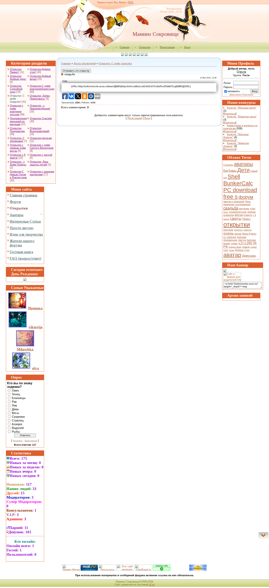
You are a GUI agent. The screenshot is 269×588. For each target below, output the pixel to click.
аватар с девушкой (233, 201)
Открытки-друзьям (41, 138)
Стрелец (18, 420)
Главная (124, 47)
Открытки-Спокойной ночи (16, 88)
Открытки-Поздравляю (17, 130)
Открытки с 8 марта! (17, 156)
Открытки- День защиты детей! (39, 163)
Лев (14, 405)
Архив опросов (31, 441)
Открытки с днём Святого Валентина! (42, 146)
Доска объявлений (85, 63)
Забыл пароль (235, 94)
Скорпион (18, 416)
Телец (16, 394)
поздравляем (242, 204)
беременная (230, 240)
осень (228, 233)
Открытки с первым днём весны (18, 148)
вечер (238, 233)
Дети (243, 170)
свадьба (230, 208)
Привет (246, 219)
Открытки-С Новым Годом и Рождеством (18, 174)
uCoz (152, 584)
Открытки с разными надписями (42, 173)
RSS (130, 2)
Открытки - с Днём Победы (18, 163)
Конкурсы (230, 113)
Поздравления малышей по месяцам (18, 121)
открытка (228, 215)
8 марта (247, 215)
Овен (15, 390)
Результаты (17, 441)
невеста (247, 230)
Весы (15, 412)
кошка (226, 243)
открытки (236, 224)
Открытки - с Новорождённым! (40, 107)
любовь (251, 212)
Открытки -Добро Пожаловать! (40, 97)
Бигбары (230, 171)
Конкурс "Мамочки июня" (242, 116)
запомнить (233, 91)
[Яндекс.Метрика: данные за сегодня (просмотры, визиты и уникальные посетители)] (71, 568)
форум (245, 197)
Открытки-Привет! (16, 71)
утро (252, 208)
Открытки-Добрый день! (18, 78)
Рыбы (16, 431)
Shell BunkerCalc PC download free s (240, 186)
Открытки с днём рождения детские (16, 110)
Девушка (249, 256)
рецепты (238, 230)
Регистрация (167, 47)
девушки (241, 237)
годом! (253, 247)
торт (225, 250)
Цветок (242, 240)
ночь (225, 212)
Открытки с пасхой (41, 154)
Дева (15, 409)
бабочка (251, 240)
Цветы (235, 219)
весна (239, 215)
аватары (243, 164)
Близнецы (19, 397)
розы (231, 250)
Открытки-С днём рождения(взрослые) (42, 87)
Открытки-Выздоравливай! (39, 130)
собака (234, 243)
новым (246, 247)
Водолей (18, 427)
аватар (232, 255)
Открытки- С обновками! (17, 140)
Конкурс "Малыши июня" (241, 107)
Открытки (144, 47)
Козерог (17, 424)
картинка (244, 208)
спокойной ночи (238, 212)
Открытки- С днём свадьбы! (115, 63)
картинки (228, 230)
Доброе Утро (242, 250)
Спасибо (228, 165)
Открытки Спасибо (41, 118)
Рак (14, 401)
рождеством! (235, 247)
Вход (187, 47)
